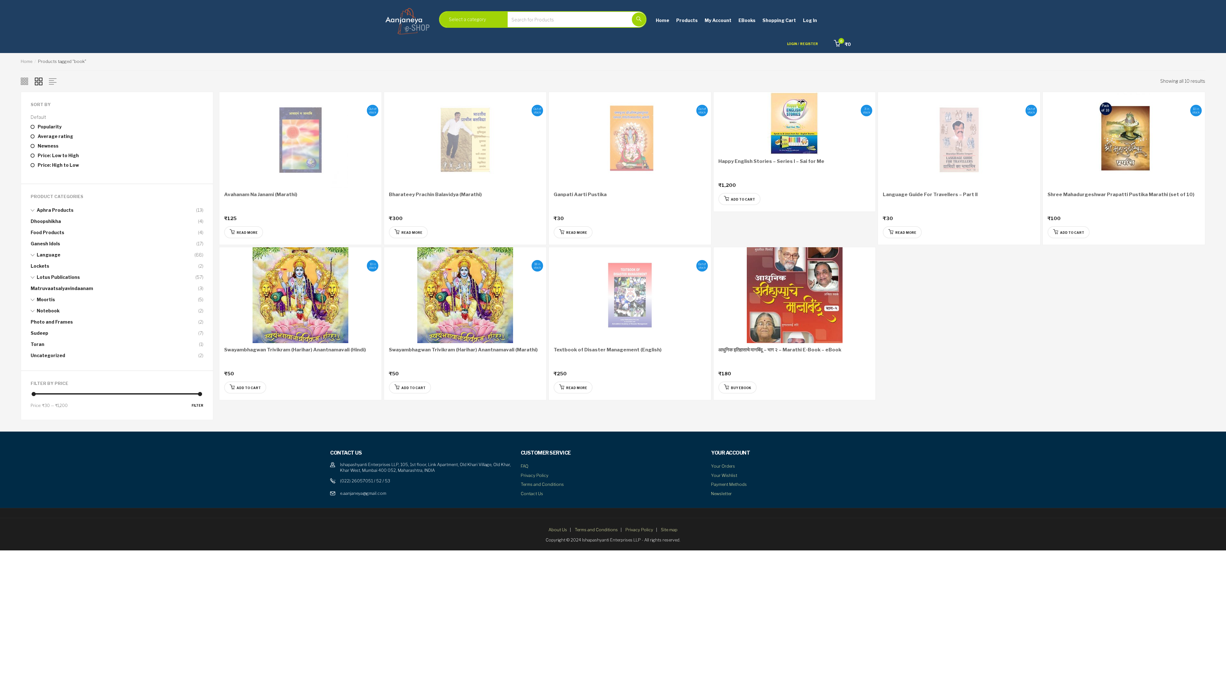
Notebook (48, 310)
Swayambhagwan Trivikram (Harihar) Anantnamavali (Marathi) (463, 350)
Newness (48, 146)
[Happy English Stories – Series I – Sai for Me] (794, 123)
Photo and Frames (52, 322)
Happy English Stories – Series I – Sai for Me (771, 161)
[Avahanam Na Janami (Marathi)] (300, 139)
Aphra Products (55, 210)
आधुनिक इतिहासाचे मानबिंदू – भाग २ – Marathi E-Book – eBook (779, 350)
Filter (197, 405)
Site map (669, 529)
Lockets (40, 266)
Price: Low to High (58, 155)
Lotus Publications (58, 277)
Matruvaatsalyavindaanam (62, 288)
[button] (842, 44)
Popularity (50, 126)
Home (662, 20)
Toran (37, 344)
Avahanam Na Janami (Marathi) (260, 194)
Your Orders (723, 466)
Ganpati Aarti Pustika (580, 194)
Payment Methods (729, 484)
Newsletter (721, 493)
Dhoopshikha (46, 221)
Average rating (55, 136)
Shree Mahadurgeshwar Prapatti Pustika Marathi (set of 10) (1121, 194)
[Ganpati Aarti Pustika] (630, 139)
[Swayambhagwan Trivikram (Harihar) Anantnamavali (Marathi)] (465, 294)
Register (809, 44)
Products (687, 20)
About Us (558, 529)
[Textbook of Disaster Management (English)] (630, 294)
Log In (810, 20)
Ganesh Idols (45, 243)
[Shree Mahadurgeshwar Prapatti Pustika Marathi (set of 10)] (1124, 139)
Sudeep (39, 333)
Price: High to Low (58, 165)
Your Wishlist (724, 475)
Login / (793, 44)
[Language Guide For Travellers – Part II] (959, 139)
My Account (718, 20)
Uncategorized (48, 355)
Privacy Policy (535, 475)
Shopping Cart (779, 20)
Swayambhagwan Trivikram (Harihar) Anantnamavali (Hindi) (295, 350)
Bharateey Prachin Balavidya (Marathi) (435, 194)
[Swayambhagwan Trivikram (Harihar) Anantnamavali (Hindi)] (300, 294)
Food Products (47, 232)
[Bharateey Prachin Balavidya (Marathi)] (465, 139)
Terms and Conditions (542, 484)
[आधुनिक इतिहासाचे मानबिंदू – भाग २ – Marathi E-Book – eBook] (795, 294)
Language (48, 254)
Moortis (46, 299)
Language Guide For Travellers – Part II (930, 194)
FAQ (524, 466)
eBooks (746, 20)
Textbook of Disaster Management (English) (608, 350)
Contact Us (532, 493)
